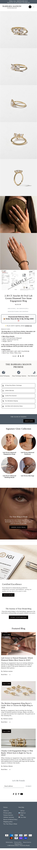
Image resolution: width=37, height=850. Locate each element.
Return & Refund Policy (10, 819)
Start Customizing (19, 617)
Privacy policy (7, 813)
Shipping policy (8, 821)
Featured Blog (18, 628)
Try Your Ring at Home (10, 824)
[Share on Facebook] (18, 356)
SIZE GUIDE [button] (11, 308)
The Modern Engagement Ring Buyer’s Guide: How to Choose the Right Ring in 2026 (17, 705)
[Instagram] (16, 794)
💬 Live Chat (22, 817)
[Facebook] (13, 794)
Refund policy (9, 842)
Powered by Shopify (25, 845)
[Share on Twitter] (20, 356)
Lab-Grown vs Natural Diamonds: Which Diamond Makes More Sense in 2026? (17, 659)
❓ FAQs (20, 815)
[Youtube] (21, 794)
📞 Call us (21, 811)
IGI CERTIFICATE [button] (22, 308)
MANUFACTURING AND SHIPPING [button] (18, 311)
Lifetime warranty (8, 817)
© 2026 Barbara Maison (13, 845)
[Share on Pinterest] (23, 356)
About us (6, 811)
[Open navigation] (33, 6)
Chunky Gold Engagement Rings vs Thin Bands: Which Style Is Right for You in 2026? (17, 753)
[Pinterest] (18, 794)
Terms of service (8, 815)
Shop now (29, 421)
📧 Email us (21, 813)
